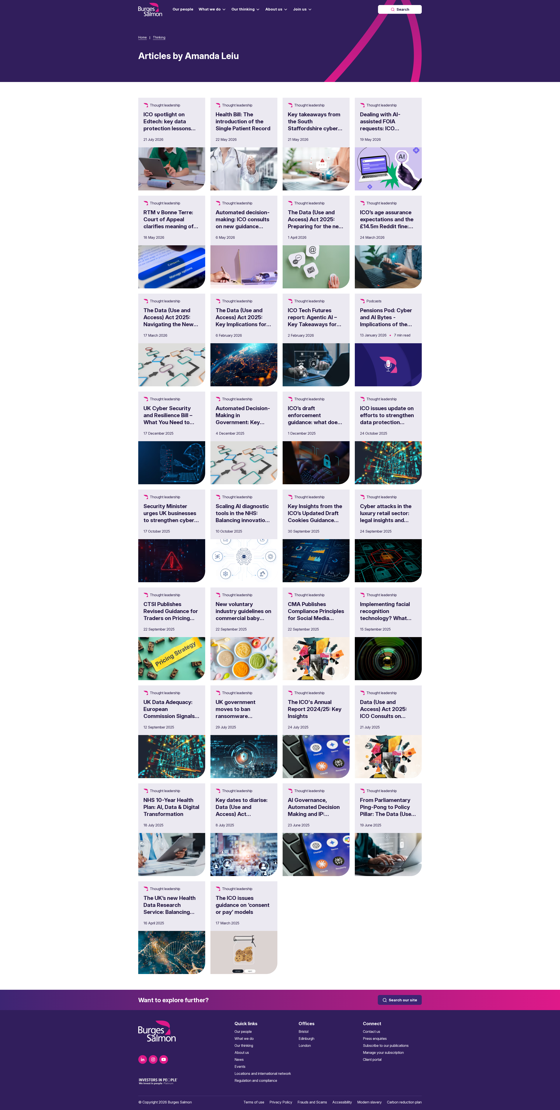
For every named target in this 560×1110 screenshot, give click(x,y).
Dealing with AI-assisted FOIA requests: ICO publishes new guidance (380, 128)
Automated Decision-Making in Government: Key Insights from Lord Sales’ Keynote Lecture (243, 425)
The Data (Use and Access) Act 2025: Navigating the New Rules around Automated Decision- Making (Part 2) (171, 328)
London (305, 1045)
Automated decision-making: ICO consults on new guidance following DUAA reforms (243, 226)
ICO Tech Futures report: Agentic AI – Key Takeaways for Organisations (312, 321)
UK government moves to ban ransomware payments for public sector (241, 716)
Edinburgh (306, 1038)
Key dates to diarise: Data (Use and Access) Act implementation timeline (242, 814)
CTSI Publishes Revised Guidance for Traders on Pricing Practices (171, 614)
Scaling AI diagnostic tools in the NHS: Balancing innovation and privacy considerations (242, 520)
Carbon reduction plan (404, 1102)
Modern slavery (369, 1102)
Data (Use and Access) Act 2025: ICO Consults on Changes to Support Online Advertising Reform (385, 719)
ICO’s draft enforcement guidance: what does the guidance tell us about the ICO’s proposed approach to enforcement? (314, 429)
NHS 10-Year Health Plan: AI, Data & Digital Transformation (171, 807)
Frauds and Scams (312, 1102)
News (239, 1059)
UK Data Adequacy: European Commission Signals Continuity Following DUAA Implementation (172, 716)
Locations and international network (262, 1073)
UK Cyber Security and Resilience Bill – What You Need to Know (168, 418)
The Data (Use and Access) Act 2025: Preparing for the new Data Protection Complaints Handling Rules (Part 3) (315, 230)
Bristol (303, 1031)
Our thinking (243, 1045)
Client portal (372, 1059)
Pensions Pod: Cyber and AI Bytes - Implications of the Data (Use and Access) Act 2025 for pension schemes (387, 328)
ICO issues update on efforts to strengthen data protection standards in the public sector (387, 422)
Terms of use (253, 1102)
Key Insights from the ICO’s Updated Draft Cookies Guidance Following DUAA (315, 516)
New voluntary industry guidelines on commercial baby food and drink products (243, 618)
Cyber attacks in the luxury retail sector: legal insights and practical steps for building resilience (385, 520)
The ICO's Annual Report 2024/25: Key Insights (314, 709)
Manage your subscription (383, 1052)
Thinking (159, 37)
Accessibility (342, 1102)
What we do (244, 1038)
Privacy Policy (281, 1102)
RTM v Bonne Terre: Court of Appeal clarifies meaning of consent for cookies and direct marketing (170, 226)
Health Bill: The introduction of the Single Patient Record (243, 121)
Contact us (371, 1031)
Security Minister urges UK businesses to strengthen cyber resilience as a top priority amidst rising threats (170, 523)
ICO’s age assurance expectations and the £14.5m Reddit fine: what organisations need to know (386, 226)
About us (241, 1052)
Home (142, 37)
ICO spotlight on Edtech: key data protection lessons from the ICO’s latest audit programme (170, 128)
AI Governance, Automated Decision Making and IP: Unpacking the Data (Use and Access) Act (315, 814)
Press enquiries (375, 1038)
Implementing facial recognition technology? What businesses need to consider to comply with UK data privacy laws (386, 625)
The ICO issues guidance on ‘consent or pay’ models (243, 905)
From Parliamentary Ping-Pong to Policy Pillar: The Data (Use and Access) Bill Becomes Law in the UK (385, 817)
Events (239, 1066)
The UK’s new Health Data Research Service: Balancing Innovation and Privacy (170, 912)
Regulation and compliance (255, 1080)
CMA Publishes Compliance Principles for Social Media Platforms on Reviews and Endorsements (316, 618)
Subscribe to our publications (386, 1045)
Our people (243, 1031)
